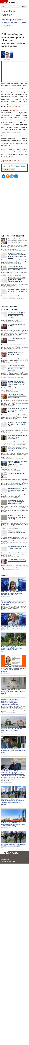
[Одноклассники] (8, 176)
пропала (9, 154)
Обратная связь (5, 858)
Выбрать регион (5, 859)
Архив (11, 20)
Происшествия (13, 23)
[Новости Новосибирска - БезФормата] (9, 2)
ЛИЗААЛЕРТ (21, 161)
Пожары (24, 23)
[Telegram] (12, 176)
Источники (19, 20)
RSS (14, 861)
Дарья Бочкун (6, 161)
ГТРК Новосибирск (18, 166)
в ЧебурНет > (6, 26)
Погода (4, 23)
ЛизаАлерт (16, 106)
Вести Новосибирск (18, 149)
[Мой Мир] (16, 176)
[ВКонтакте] (3, 176)
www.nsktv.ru (7, 59)
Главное (4, 20)
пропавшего (14, 110)
